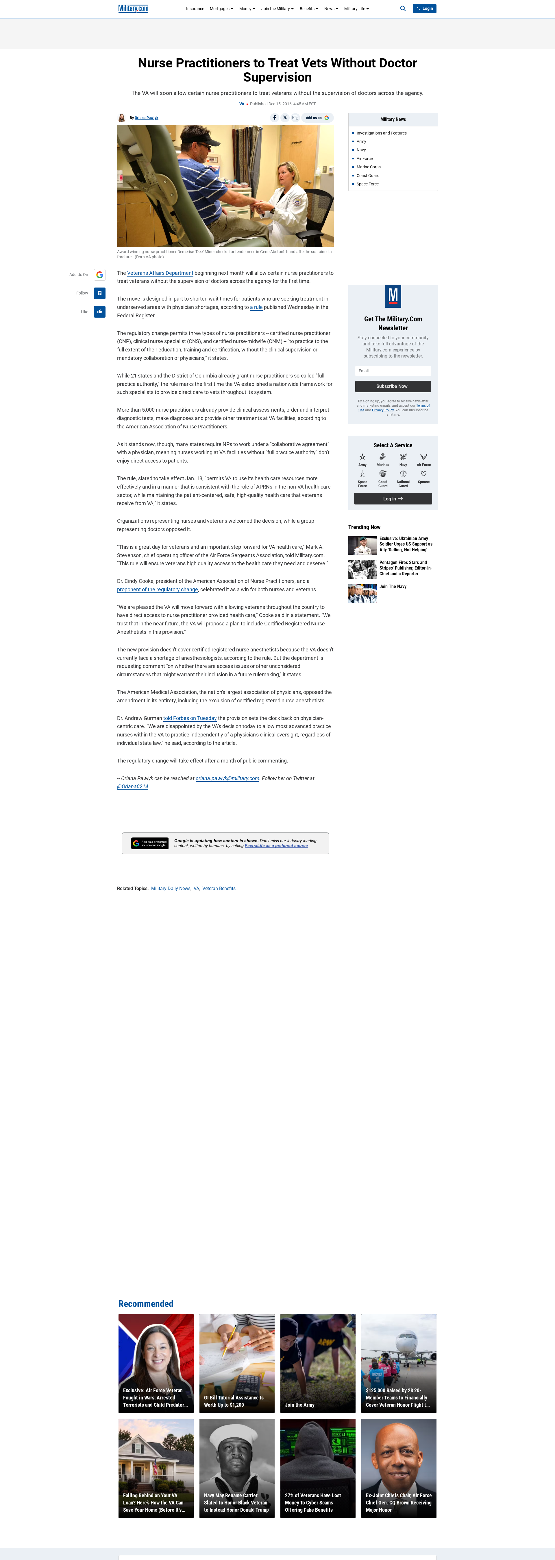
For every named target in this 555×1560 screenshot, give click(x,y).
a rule (256, 307)
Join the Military (275, 9)
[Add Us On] (100, 275)
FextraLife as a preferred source (276, 845)
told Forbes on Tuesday (190, 718)
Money (245, 9)
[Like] (100, 312)
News (329, 9)
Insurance (195, 9)
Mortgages (220, 9)
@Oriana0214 (132, 786)
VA (241, 104)
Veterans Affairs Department (160, 273)
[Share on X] (285, 117)
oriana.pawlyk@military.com (227, 778)
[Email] (295, 117)
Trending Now (364, 527)
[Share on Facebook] (274, 117)
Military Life (354, 9)
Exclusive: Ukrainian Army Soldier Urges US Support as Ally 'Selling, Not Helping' (406, 544)
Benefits (307, 9)
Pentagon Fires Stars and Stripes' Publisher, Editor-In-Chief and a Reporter (406, 568)
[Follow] (100, 293)
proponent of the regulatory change (157, 589)
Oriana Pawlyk (146, 117)
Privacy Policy (383, 410)
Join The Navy (393, 586)
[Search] (403, 8)
